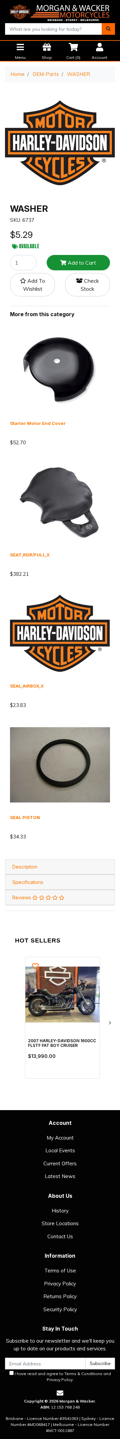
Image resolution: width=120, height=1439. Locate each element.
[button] (32, 284)
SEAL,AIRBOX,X (27, 686)
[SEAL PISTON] (60, 764)
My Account (60, 1138)
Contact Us (60, 1236)
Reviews (22, 897)
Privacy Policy (60, 1283)
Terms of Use (60, 1270)
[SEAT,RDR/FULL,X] (60, 501)
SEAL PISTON (25, 817)
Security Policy (60, 1309)
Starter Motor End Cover (38, 423)
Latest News (60, 1176)
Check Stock (90, 284)
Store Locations (60, 1223)
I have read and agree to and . (62, 1376)
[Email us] (60, 1393)
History (60, 1210)
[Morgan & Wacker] (60, 11)
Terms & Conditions (83, 1373)
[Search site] (108, 29)
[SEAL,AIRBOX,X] (60, 633)
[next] (109, 1022)
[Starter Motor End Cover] (60, 370)
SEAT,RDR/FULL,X (30, 554)
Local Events (60, 1150)
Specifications (27, 882)
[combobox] (53, 29)
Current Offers (60, 1163)
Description (24, 867)
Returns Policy (60, 1296)
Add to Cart (81, 262)
